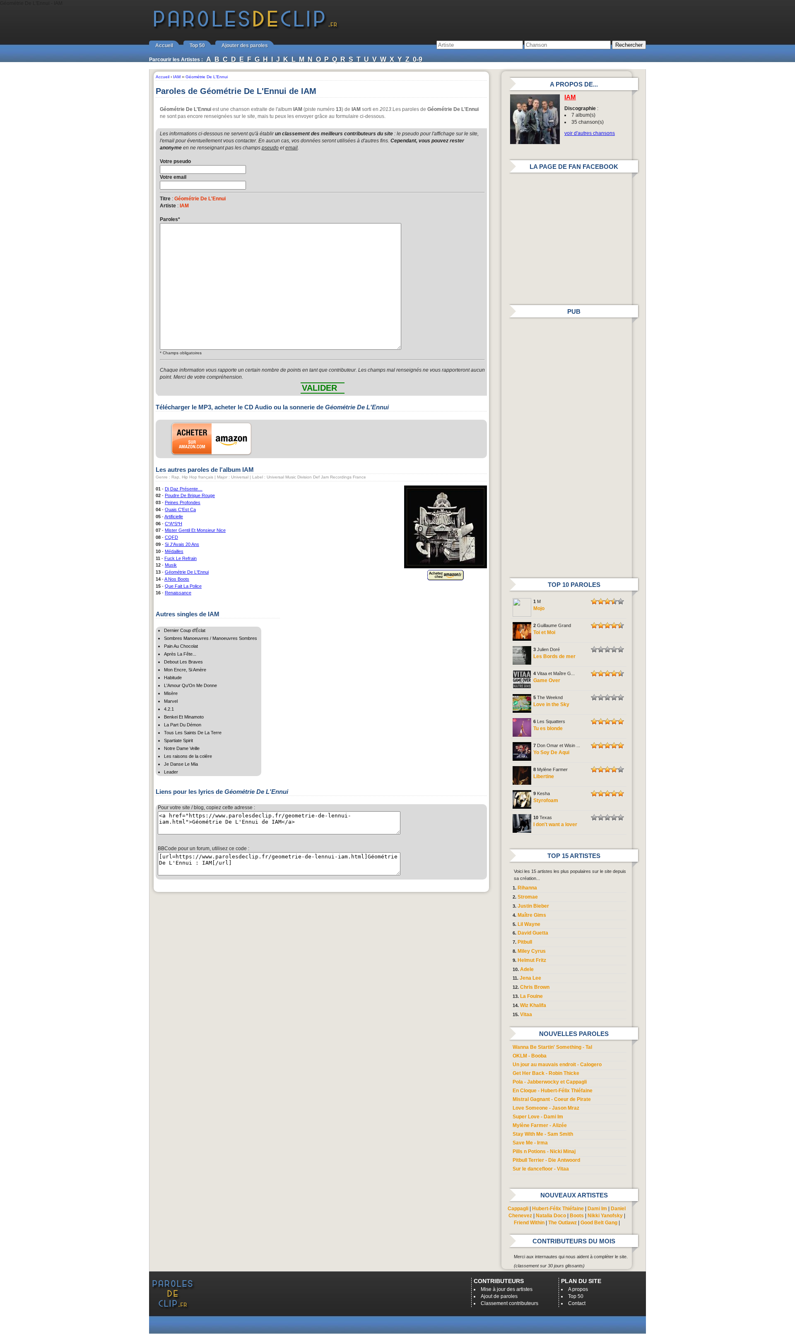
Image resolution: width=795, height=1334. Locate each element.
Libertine (543, 776)
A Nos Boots (176, 579)
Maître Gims (532, 915)
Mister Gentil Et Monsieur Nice (195, 530)
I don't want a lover (555, 824)
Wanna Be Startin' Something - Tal (552, 1047)
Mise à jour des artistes (506, 1289)
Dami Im (597, 1208)
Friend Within (529, 1223)
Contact (576, 1303)
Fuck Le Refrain (180, 558)
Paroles (170, 219)
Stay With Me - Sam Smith (543, 1134)
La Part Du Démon (182, 724)
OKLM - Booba (530, 1056)
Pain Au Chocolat (181, 646)
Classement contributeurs (509, 1303)
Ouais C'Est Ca (180, 509)
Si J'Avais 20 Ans (182, 544)
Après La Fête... (180, 653)
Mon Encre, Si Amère (185, 669)
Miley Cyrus (532, 951)
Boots (577, 1216)
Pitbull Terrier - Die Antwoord (546, 1160)
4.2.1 (169, 709)
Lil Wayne (529, 924)
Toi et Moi (544, 632)
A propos (578, 1289)
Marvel (171, 701)
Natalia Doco (551, 1216)
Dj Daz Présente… (183, 488)
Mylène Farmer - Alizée (540, 1125)
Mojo (538, 608)
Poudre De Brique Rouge (190, 495)
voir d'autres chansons (589, 133)
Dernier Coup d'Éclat (184, 630)
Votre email (173, 177)
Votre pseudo (175, 161)
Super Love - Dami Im (538, 1117)
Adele (527, 969)
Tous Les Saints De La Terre (193, 732)
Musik (171, 564)
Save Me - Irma (530, 1143)
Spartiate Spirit (178, 740)
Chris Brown (534, 987)
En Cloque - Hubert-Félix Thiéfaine (553, 1091)
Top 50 (197, 45)
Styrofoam (545, 800)
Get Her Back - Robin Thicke (546, 1073)
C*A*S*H (173, 523)
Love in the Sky (551, 704)
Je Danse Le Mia (181, 764)
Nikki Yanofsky (605, 1216)
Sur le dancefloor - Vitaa (541, 1169)
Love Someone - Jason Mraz (546, 1108)
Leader (171, 771)
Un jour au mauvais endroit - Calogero (557, 1064)
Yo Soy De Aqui (551, 752)
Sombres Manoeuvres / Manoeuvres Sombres (210, 638)
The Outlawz (562, 1223)
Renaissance (178, 592)
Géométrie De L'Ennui (187, 572)
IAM (570, 97)
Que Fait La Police (183, 586)
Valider (319, 387)
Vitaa (526, 1014)
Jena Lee (530, 978)
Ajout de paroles (499, 1296)
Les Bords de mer (554, 656)
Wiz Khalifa (533, 1005)
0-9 (417, 59)
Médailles (174, 551)
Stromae (528, 897)
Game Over (546, 680)
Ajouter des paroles (245, 45)
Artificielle (173, 516)
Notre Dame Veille (182, 748)
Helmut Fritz (532, 960)
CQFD (171, 537)
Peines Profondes (182, 502)
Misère (171, 693)
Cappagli (518, 1208)
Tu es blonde (548, 728)
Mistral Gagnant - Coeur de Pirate (552, 1099)
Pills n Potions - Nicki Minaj (544, 1151)
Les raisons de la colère (188, 756)
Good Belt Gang (599, 1223)
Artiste (168, 206)
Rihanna (527, 888)
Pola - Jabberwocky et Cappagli (550, 1082)
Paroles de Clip (245, 28)
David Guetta (533, 933)
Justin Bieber (533, 906)
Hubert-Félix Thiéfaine (558, 1208)
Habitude (173, 677)
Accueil (164, 45)
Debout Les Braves (183, 661)
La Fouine (531, 996)
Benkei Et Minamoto (184, 716)
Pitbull (525, 942)
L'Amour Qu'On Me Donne (190, 685)
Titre (165, 199)
